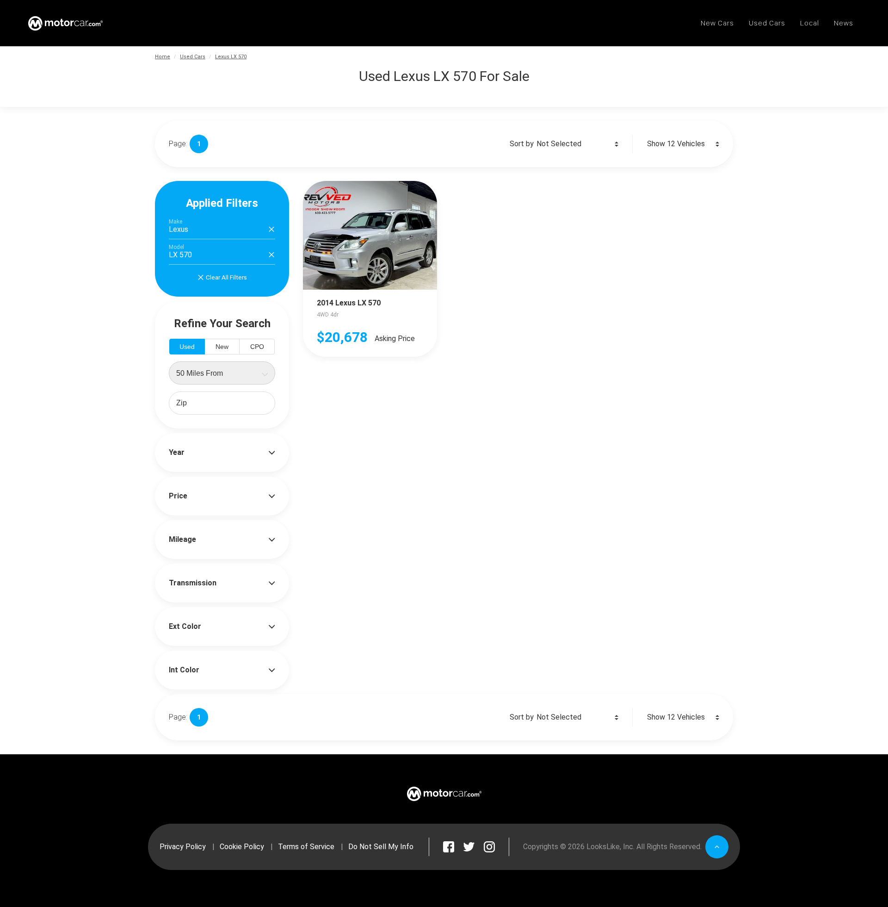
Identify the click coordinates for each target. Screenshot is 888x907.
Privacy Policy (183, 846)
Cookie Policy (242, 846)
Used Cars (192, 57)
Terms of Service (306, 846)
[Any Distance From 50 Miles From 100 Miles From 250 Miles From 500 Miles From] (222, 373)
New (222, 346)
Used (187, 346)
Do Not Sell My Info (380, 846)
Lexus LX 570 (231, 57)
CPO (257, 346)
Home (162, 57)
